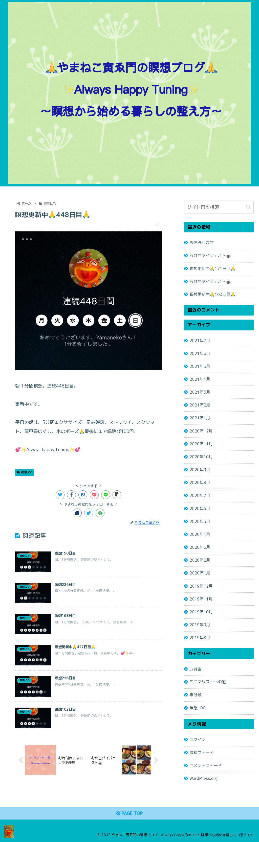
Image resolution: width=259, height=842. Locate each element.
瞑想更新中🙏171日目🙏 (212, 268)
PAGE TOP (131, 813)
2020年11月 (201, 444)
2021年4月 (199, 379)
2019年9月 (199, 625)
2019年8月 (199, 637)
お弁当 (195, 669)
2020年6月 (199, 508)
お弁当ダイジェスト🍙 (210, 255)
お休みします (201, 242)
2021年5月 (199, 366)
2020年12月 (201, 431)
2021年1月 (199, 418)
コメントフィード (205, 765)
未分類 (195, 694)
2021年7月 (199, 340)
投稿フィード (201, 752)
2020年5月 (199, 521)
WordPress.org (203, 778)
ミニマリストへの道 (207, 682)
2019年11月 (201, 599)
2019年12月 (201, 586)
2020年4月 (199, 534)
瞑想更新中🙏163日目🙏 (212, 294)
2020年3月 (199, 547)
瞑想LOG (26, 472)
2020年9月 (199, 469)
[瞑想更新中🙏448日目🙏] (82, 494)
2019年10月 (201, 612)
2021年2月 (199, 405)
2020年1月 (199, 573)
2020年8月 (199, 482)
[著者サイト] (77, 513)
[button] (248, 207)
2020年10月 (201, 457)
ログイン (197, 739)
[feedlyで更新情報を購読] (100, 513)
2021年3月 (199, 392)
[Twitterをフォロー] (88, 513)
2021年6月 (199, 353)
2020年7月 (199, 495)
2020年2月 (199, 560)
